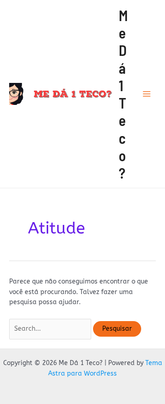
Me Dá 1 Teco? (123, 94)
